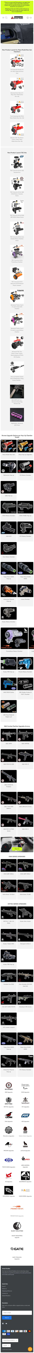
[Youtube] (6, 1323)
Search (4, 1286)
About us (4, 1288)
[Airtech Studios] (17, 17)
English (5, 1345)
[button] (14, 42)
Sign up (7, 1317)
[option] (17, 33)
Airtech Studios (8, 1349)
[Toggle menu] (3, 17)
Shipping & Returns (7, 1291)
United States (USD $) (9, 1340)
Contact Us (5, 1293)
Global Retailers (6, 1295)
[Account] (27, 17)
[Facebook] (3, 1323)
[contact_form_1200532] (30, 1349)
